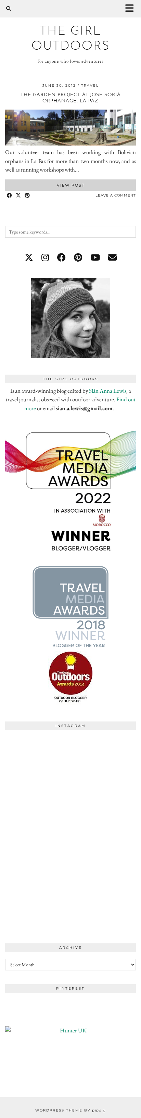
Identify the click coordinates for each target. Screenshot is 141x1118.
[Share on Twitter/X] (18, 196)
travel (90, 85)
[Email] (112, 257)
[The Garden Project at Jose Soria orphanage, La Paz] (70, 143)
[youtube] (95, 257)
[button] (132, 8)
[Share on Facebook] (9, 196)
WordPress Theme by (70, 1110)
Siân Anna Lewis (107, 390)
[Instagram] (37, 766)
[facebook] (61, 257)
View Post (71, 185)
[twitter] (29, 257)
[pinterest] (78, 257)
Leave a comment (115, 195)
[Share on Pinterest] (27, 196)
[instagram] (45, 257)
